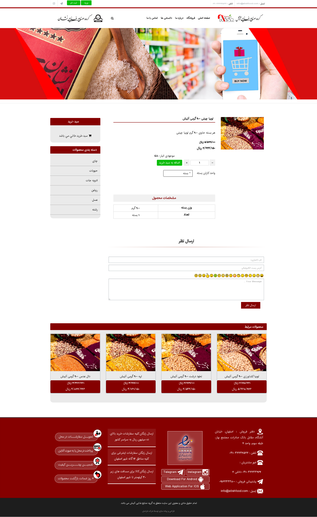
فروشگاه (191, 18)
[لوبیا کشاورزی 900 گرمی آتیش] (242, 352)
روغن (95, 190)
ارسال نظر (250, 305)
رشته (95, 209)
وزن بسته (186, 207)
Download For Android (182, 479)
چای (95, 161)
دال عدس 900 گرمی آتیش (75, 376)
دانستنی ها (166, 18)
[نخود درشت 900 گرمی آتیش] (186, 352)
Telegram (169, 472)
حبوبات (93, 170)
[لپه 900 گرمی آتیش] (131, 352)
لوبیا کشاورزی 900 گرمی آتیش (242, 376)
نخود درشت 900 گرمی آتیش (186, 376)
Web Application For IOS (182, 486)
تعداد (186, 214)
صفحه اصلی (204, 18)
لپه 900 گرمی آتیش (131, 376)
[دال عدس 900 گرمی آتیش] (75, 352)
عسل (95, 199)
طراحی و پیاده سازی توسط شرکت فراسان (158, 511)
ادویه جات (92, 180)
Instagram (194, 472)
